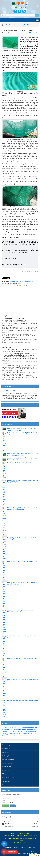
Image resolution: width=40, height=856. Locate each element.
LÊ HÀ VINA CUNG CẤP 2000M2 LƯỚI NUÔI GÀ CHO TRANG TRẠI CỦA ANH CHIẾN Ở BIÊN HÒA (19, 354)
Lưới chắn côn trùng (7, 763)
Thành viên (23, 847)
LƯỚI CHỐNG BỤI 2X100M (11, 320)
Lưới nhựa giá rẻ (6, 727)
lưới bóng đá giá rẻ (16, 727)
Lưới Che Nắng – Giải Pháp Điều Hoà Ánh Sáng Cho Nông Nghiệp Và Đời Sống (21, 611)
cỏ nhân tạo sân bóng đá (11, 733)
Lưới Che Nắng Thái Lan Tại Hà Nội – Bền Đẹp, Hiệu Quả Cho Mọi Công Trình (21, 429)
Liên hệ (30, 847)
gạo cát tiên (5, 735)
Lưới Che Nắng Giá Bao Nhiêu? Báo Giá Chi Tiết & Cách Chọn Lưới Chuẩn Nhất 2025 (22, 454)
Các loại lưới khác (7, 781)
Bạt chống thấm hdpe (8, 759)
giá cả (5, 800)
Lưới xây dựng (6, 748)
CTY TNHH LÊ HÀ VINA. (9, 390)
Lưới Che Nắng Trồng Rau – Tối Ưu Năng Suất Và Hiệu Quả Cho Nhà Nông (22, 459)
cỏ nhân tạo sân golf (24, 733)
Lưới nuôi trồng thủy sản (8, 777)
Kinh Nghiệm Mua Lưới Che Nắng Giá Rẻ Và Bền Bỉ (21, 463)
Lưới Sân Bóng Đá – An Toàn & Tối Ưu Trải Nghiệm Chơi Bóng (22, 680)
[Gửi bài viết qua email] (30, 32)
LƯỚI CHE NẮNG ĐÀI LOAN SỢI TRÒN (15, 322)
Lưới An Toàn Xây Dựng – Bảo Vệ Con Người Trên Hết (22, 658)
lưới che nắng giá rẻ (15, 731)
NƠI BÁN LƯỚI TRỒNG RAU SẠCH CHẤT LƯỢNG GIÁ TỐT (20, 358)
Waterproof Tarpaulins (8, 774)
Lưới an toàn (5, 752)
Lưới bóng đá (5, 756)
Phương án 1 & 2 (8, 803)
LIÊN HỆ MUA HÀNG (7, 405)
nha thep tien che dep (27, 729)
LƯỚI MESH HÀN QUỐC (11, 318)
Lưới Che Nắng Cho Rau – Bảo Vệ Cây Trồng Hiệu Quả (22, 561)
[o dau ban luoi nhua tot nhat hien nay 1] (10, 43)
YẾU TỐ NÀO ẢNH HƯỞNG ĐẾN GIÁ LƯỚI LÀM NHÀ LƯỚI (20, 362)
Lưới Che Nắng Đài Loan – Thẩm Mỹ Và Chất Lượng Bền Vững (22, 433)
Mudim (31, 855)
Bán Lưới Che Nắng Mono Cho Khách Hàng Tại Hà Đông (22, 700)
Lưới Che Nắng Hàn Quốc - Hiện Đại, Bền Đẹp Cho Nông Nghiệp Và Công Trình (22, 481)
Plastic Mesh (5, 770)
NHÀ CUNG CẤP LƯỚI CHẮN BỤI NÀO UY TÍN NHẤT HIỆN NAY (19, 324)
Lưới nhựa (15, 847)
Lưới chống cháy (6, 766)
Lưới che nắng (6, 745)
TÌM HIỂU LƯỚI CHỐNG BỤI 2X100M (14, 334)
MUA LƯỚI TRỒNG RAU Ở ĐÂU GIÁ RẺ (15, 376)
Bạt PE (4, 785)
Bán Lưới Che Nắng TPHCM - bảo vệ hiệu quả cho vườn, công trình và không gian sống (22, 508)
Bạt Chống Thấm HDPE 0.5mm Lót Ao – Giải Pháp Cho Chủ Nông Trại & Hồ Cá (22, 538)
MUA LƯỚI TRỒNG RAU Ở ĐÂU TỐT (14, 357)
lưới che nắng (33, 733)
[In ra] (33, 32)
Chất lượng (7, 798)
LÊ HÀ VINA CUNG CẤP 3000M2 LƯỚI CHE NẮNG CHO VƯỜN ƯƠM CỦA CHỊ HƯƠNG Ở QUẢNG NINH (19, 328)
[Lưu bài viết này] (36, 32)
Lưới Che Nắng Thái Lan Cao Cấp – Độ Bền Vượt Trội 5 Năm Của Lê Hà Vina (22, 583)
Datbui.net (35, 851)
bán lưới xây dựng (26, 731)
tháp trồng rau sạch (16, 729)
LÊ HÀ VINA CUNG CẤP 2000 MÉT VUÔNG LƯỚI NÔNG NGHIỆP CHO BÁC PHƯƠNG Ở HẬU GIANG (19, 366)
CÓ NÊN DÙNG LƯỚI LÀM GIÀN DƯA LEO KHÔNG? (21, 339)
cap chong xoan (13, 735)
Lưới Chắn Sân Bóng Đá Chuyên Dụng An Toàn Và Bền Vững (22, 637)
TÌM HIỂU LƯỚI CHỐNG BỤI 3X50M (14, 343)
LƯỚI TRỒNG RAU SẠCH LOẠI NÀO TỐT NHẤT (21, 330)
